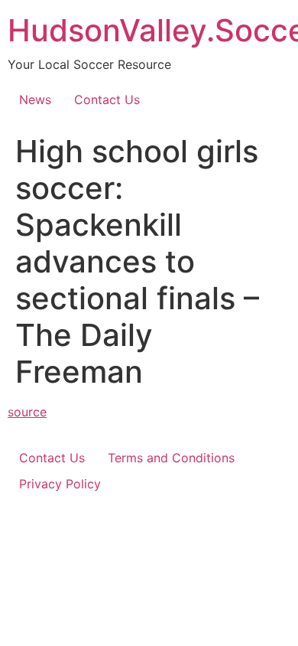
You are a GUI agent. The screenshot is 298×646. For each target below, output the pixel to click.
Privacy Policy (60, 483)
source (27, 411)
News (35, 99)
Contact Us (107, 99)
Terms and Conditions (171, 457)
